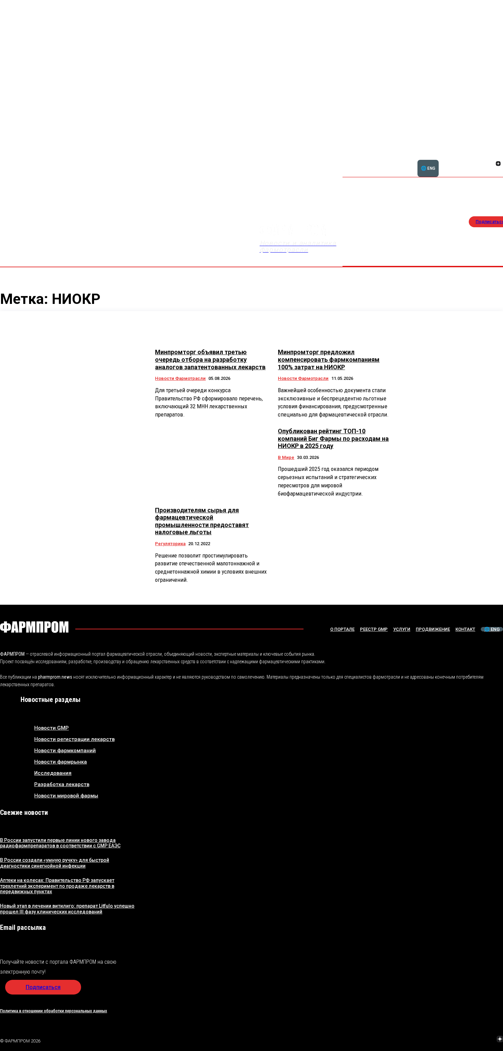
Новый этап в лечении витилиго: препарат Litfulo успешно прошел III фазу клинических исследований (67, 908)
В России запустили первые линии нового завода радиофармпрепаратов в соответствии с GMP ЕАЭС (60, 843)
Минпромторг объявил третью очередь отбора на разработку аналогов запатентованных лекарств (210, 359)
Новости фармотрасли (180, 378)
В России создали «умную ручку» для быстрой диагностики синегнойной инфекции (54, 863)
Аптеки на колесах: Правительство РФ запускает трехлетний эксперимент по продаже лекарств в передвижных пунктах (57, 886)
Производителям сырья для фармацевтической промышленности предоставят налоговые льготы (202, 521)
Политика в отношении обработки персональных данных (53, 1010)
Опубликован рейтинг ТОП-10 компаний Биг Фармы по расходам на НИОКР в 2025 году (333, 438)
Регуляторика (170, 543)
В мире (286, 457)
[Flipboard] (490, 156)
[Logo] (34, 627)
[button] (465, 160)
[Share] (498, 156)
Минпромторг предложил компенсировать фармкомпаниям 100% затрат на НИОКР (328, 359)
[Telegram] (467, 1039)
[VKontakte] (490, 164)
